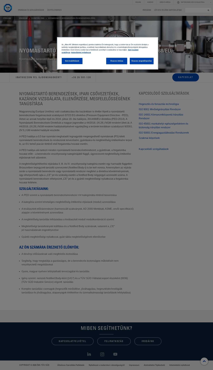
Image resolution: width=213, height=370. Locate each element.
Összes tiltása (116, 61)
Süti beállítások (72, 61)
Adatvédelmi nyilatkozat (81, 52)
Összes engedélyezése (141, 61)
